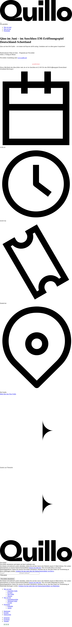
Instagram (7, 618)
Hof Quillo (11, 594)
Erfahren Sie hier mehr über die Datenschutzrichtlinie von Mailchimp (39, 586)
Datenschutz (7, 614)
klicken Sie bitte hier (35, 568)
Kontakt (6, 613)
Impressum (7, 611)
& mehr (10, 603)
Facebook (7, 619)
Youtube (6, 621)
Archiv (10, 608)
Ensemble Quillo (12, 591)
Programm (7, 31)
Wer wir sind (7, 27)
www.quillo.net (22, 58)
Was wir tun (7, 29)
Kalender (10, 606)
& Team (10, 592)
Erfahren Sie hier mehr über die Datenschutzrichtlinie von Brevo (35, 571)
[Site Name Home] (36, 20)
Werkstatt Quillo (12, 601)
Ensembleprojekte (13, 599)
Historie (10, 596)
